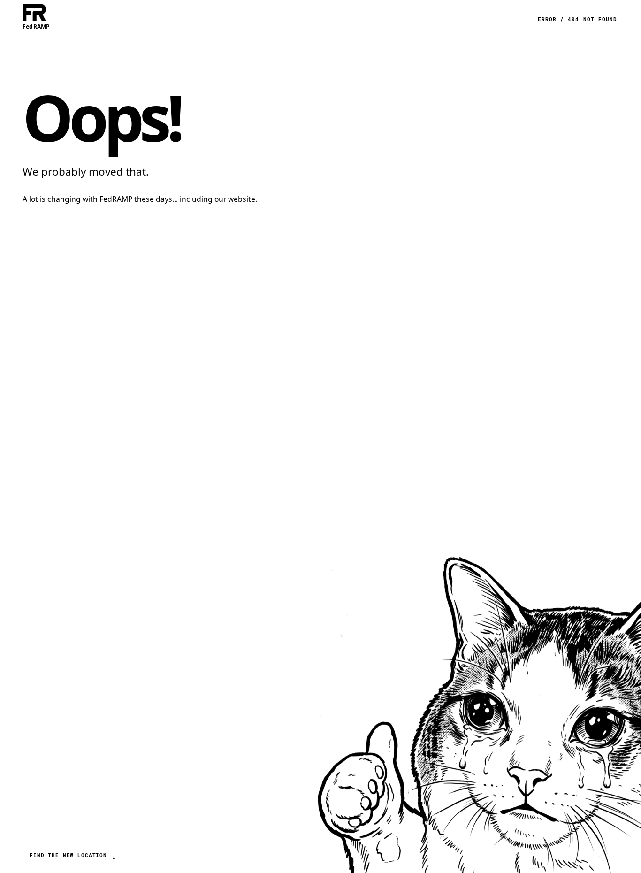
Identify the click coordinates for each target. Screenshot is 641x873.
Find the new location (73, 856)
